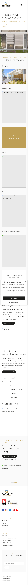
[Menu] (25, 5)
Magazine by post (8, 459)
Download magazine (9, 456)
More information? (9, 372)
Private (4, 378)
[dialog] (14, 292)
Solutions (4, 523)
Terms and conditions (6, 578)
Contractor (13, 393)
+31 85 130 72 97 (6, 543)
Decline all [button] (14, 295)
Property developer (16, 389)
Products (4, 521)
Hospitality (13, 378)
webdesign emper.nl (6, 580)
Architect (12, 386)
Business (4, 382)
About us (4, 528)
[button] (14, 302)
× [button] (25, 281)
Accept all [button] (14, 298)
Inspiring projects (8, 323)
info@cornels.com (7, 545)
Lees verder (18, 291)
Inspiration (5, 525)
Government (14, 397)
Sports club (13, 382)
